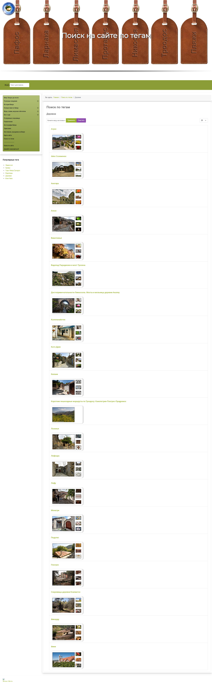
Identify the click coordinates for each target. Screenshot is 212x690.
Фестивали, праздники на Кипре (14, 132)
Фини (53, 646)
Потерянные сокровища (12, 118)
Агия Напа (8, 178)
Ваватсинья (56, 238)
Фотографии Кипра (10, 125)
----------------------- (9, 142)
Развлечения (8, 121)
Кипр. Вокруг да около (11, 98)
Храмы (7, 168)
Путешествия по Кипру (11, 108)
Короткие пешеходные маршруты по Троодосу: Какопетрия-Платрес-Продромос (88, 401)
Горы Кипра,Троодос (12, 170)
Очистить (81, 120)
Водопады (9, 173)
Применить (71, 120)
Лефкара (55, 456)
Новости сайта (9, 145)
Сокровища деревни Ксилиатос (65, 592)
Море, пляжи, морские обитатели (15, 111)
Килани (54, 374)
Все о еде (7, 115)
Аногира (55, 183)
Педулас (55, 537)
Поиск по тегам (9, 139)
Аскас (54, 211)
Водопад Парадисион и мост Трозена (68, 265)
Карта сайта (8, 135)
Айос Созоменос (58, 156)
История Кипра (9, 104)
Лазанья (55, 428)
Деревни (8, 176)
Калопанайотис (58, 319)
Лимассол (9, 165)
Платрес (55, 565)
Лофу (53, 483)
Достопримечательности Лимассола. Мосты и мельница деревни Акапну (85, 292)
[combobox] (19, 85)
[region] (106, 40)
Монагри (55, 510)
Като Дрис (56, 347)
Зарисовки (7, 128)
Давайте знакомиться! (11, 149)
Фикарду (55, 619)
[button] (38, 101)
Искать (7, 85)
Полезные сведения (10, 101)
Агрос (53, 129)
